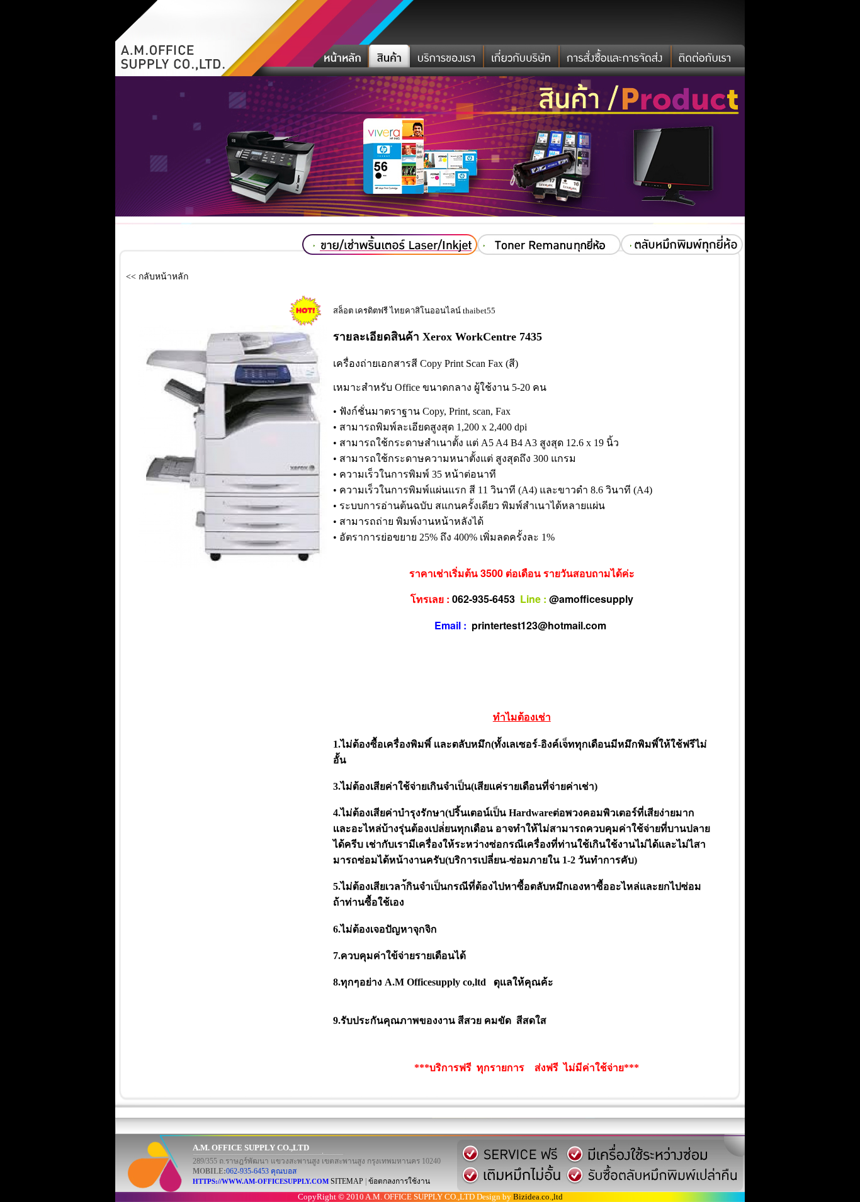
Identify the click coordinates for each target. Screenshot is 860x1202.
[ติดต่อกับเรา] (708, 60)
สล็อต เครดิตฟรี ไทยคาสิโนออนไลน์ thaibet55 (414, 310)
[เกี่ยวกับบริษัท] (522, 60)
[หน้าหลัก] (341, 60)
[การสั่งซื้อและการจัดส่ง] (616, 60)
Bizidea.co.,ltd (538, 1196)
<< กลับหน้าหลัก (157, 276)
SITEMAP (347, 1181)
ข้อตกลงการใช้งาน (399, 1181)
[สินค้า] (389, 60)
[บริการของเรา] (447, 60)
